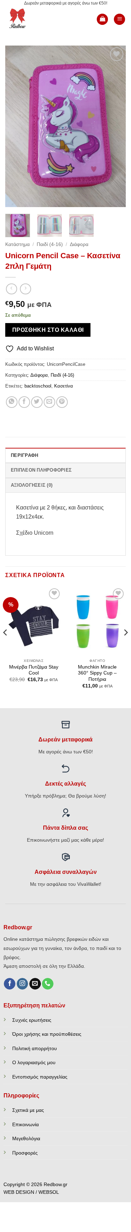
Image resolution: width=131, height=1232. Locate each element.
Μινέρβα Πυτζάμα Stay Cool (33, 670)
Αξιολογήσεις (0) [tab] (31, 485)
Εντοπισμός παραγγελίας (39, 1077)
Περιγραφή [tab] (24, 455)
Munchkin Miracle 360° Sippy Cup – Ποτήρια (97, 673)
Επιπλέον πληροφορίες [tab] (41, 470)
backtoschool (37, 386)
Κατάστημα (17, 244)
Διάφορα (79, 244)
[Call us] (47, 984)
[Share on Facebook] (24, 402)
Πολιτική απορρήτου (34, 1048)
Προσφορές (25, 1153)
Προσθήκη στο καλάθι (48, 330)
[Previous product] (25, 288)
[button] (102, 19)
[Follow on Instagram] (22, 984)
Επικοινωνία (25, 1124)
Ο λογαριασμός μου (34, 1062)
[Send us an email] (35, 984)
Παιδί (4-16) (50, 244)
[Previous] (16, 126)
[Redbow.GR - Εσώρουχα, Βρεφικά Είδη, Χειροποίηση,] (28, 19)
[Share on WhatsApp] (11, 402)
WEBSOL (48, 1192)
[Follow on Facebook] (9, 984)
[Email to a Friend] (49, 402)
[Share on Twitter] (37, 402)
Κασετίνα (63, 386)
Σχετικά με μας (28, 1110)
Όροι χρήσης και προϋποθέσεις (46, 1034)
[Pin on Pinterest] (62, 402)
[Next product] (11, 288)
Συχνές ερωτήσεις (31, 1020)
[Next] (114, 126)
